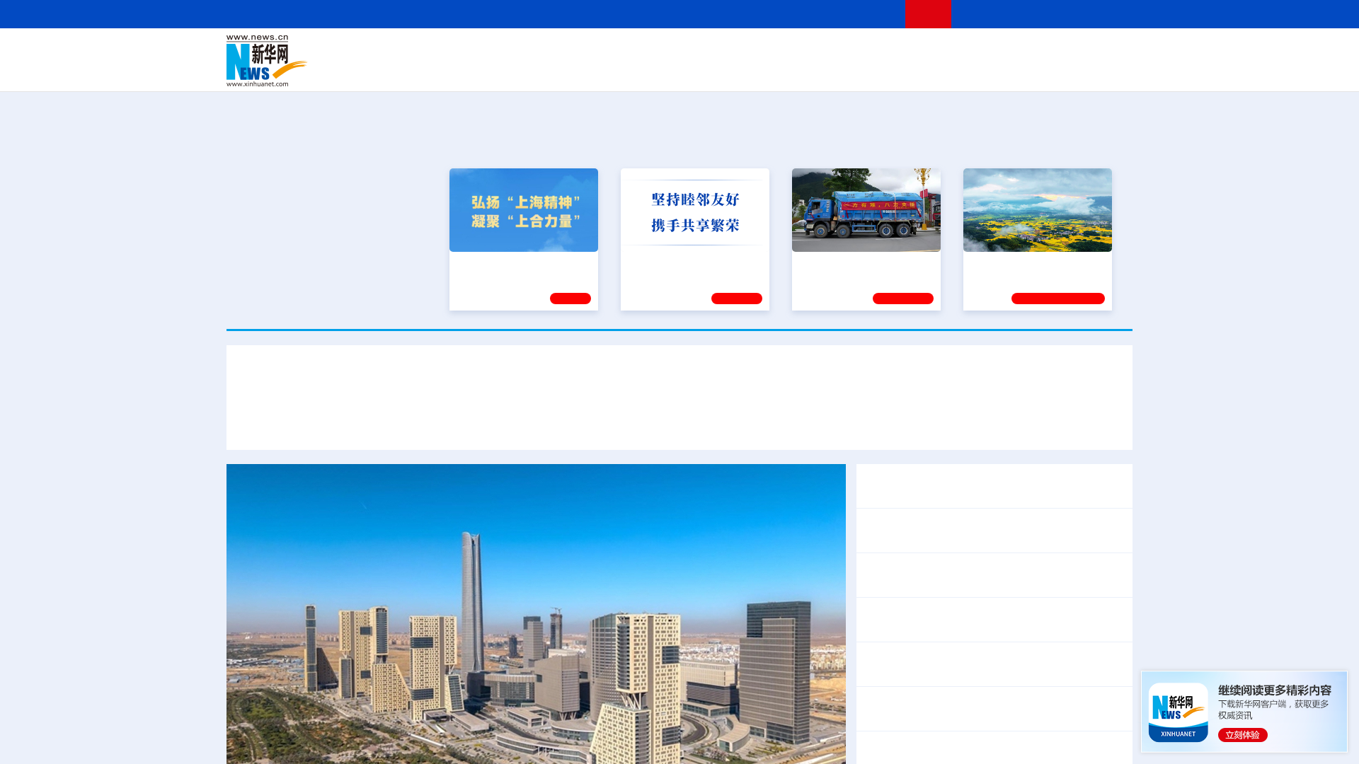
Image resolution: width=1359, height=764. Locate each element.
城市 (766, 71)
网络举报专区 (1107, 14)
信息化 (543, 71)
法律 (1069, 51)
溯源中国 (733, 71)
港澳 (622, 51)
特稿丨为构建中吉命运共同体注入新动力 (708, 423)
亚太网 (1022, 71)
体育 (854, 51)
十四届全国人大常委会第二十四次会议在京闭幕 (982, 610)
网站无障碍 (868, 14)
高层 (478, 51)
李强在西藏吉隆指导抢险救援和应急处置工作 (977, 575)
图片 (1021, 51)
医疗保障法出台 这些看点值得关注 (950, 673)
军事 (950, 51)
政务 (1045, 51)
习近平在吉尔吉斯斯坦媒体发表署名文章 (368, 423)
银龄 (701, 71)
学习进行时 (439, 51)
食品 (473, 71)
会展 (836, 71)
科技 (782, 51)
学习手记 (737, 298)
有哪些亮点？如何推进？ (1037, 744)
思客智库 (680, 51)
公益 (951, 71)
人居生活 (506, 71)
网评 (598, 51)
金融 (427, 71)
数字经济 (582, 71)
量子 (829, 51)
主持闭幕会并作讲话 (931, 628)
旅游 (790, 71)
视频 (998, 51)
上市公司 (1059, 71)
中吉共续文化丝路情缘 (538, 423)
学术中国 (625, 71)
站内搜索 (1049, 14)
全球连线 (724, 51)
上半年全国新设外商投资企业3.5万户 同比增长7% (988, 708)
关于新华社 (550, 14)
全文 (1005, 655)
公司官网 (335, 61)
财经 (574, 51)
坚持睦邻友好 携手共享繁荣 (689, 264)
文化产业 (1103, 71)
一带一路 (984, 71)
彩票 (858, 71)
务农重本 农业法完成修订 (927, 655)
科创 (805, 51)
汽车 (450, 71)
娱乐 (882, 71)
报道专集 (1080, 141)
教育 (758, 51)
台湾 (646, 51)
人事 (527, 51)
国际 (550, 51)
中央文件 (1103, 51)
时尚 (905, 71)
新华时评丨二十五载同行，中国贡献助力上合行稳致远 (957, 423)
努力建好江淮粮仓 (1010, 264)
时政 (502, 51)
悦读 (928, 71)
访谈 (974, 51)
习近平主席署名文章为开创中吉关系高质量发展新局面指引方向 (679, 381)
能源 (812, 71)
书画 (902, 51)
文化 (878, 51)
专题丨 (881, 744)
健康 (926, 51)
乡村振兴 (667, 71)
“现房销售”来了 (935, 744)
